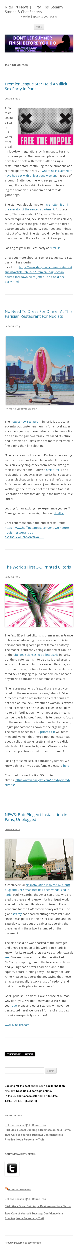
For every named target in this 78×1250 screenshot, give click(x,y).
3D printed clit (45, 732)
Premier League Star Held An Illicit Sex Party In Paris (36, 86)
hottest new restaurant (26, 421)
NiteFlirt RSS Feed (19, 1189)
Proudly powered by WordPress (23, 1242)
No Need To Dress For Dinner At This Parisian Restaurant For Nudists (39, 314)
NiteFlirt (55, 248)
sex (7, 957)
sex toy (17, 914)
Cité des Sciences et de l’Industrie (35, 655)
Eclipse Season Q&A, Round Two (25, 1125)
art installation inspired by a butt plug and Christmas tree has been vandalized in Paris (37, 890)
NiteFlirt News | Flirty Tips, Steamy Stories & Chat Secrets (34, 9)
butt (14, 1005)
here (66, 765)
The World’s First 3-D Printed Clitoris (38, 567)
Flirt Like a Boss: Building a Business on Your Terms (38, 1129)
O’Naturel (52, 470)
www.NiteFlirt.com (17, 1025)
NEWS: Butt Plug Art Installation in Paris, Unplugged (36, 817)
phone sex (37, 1085)
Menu (39, 26)
